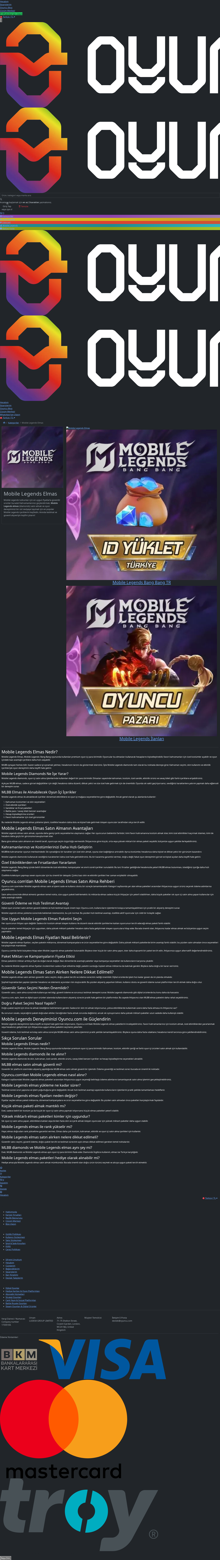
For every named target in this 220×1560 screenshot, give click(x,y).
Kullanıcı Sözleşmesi (15, 1237)
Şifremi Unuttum (14, 1259)
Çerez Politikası (13, 1249)
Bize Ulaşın (11, 1224)
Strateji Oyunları (13, 1297)
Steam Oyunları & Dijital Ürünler (21, 1306)
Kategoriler (13, 422)
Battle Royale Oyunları (16, 1303)
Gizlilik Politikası (13, 1234)
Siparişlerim (11, 1271)
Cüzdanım (10, 1265)
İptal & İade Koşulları (16, 1243)
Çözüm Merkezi (13, 1221)
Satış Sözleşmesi (13, 1240)
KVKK (8, 1246)
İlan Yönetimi (12, 1274)
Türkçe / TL (8, 16)
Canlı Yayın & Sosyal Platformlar (21, 1300)
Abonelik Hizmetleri (15, 1294)
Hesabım (10, 1262)
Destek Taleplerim (14, 1278)
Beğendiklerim (13, 1268)
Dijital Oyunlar (12, 1288)
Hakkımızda (11, 1211)
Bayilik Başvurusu (14, 1218)
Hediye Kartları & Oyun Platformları (23, 1291)
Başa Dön (5, 1558)
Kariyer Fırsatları (13, 1215)
